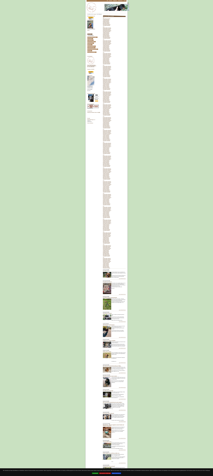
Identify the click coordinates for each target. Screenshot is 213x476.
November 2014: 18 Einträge (107, 169)
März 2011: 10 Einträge (106, 215)
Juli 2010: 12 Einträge (106, 224)
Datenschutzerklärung (116, 473)
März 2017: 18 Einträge (106, 138)
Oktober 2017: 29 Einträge (106, 132)
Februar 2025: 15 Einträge (106, 37)
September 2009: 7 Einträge (107, 235)
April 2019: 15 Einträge (106, 112)
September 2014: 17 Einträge (107, 171)
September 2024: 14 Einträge (107, 43)
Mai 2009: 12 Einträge (106, 239)
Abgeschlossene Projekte (92, 49)
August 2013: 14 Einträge (106, 185)
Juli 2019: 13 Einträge (106, 109)
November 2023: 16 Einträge (107, 54)
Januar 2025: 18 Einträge (106, 38)
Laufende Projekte (91, 47)
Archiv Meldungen (91, 35)
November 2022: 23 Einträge (107, 67)
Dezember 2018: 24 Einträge (107, 117)
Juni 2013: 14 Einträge (106, 187)
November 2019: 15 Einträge (107, 105)
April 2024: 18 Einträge (106, 48)
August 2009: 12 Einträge (106, 236)
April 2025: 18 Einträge (106, 35)
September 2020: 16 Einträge (107, 94)
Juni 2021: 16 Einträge (106, 84)
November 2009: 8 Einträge (107, 233)
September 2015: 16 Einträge (107, 158)
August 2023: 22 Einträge (106, 57)
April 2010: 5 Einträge (106, 227)
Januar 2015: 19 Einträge (106, 166)
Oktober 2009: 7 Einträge (106, 234)
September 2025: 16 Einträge (107, 30)
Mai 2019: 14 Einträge (106, 111)
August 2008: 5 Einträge (106, 249)
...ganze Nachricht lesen (122, 278)
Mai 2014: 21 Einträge (106, 175)
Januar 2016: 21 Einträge (106, 153)
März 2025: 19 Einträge (106, 36)
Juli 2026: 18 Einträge (106, 19)
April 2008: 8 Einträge (106, 253)
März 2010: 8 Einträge (106, 228)
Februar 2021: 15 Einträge (106, 88)
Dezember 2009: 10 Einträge (107, 232)
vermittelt (89, 44)
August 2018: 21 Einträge (106, 121)
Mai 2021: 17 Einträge (106, 85)
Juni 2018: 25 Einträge (106, 123)
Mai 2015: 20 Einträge (106, 162)
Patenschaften (90, 43)
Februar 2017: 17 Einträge (106, 139)
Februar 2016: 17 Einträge (106, 152)
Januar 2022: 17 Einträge (106, 76)
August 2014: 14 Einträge (106, 172)
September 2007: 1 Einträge (107, 261)
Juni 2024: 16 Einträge (106, 46)
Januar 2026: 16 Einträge (106, 25)
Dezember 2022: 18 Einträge (107, 66)
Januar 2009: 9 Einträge (106, 243)
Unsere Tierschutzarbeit (92, 37)
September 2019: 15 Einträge (107, 107)
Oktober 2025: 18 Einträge (106, 29)
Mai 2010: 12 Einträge (106, 226)
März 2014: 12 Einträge (106, 177)
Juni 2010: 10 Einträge (106, 225)
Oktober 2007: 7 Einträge (106, 260)
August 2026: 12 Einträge (106, 18)
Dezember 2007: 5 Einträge (107, 258)
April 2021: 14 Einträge (106, 86)
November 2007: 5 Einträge (107, 259)
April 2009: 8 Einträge (106, 240)
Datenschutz (120, 0)
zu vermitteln (90, 40)
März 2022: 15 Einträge (106, 74)
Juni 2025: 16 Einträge (106, 33)
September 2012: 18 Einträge (107, 197)
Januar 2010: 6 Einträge (106, 230)
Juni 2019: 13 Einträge (106, 110)
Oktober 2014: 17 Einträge (106, 170)
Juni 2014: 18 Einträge (106, 174)
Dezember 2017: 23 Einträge (107, 130)
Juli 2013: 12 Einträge (106, 186)
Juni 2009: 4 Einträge (106, 238)
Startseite (94, 14)
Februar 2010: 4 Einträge (106, 229)
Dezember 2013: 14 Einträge (107, 181)
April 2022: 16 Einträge (106, 73)
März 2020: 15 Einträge (106, 100)
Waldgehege (90, 38)
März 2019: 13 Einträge (106, 113)
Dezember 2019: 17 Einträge (107, 104)
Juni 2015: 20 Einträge (106, 161)
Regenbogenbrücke (91, 46)
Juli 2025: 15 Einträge (106, 32)
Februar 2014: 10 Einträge (106, 178)
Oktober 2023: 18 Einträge (106, 55)
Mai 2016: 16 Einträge (106, 149)
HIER (99, 112)
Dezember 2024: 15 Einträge (107, 40)
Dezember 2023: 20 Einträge (107, 53)
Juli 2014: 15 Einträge (106, 173)
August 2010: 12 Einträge (106, 223)
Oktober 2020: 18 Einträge (106, 93)
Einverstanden (95, 473)
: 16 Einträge (106, 98)
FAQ (107, 0)
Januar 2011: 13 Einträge (106, 217)
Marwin (88, 30)
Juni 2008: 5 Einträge (106, 251)
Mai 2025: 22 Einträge (106, 34)
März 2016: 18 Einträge (106, 151)
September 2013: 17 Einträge (107, 184)
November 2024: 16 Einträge (107, 41)
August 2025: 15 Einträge (106, 31)
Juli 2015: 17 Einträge (106, 160)
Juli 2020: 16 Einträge (106, 96)
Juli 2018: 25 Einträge (106, 122)
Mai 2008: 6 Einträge (106, 252)
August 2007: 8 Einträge (106, 262)
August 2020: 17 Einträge (106, 95)
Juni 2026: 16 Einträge (106, 20)
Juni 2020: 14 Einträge (106, 97)
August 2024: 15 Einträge (106, 44)
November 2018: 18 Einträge (107, 118)
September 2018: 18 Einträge (107, 120)
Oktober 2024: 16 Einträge (106, 42)
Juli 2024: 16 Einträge (106, 45)
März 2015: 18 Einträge (106, 164)
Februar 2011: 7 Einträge (106, 216)
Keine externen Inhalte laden (105, 473)
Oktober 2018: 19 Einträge (106, 119)
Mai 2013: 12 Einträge (106, 188)
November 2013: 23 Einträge (107, 182)
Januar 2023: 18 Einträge (106, 63)
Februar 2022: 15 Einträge (106, 75)
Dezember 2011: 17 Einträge (107, 207)
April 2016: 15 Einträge (106, 150)
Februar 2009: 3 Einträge (106, 242)
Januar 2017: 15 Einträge (106, 140)
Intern (125, 0)
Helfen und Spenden (91, 41)
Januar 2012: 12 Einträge (106, 204)
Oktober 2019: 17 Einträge (106, 106)
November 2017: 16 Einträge (107, 131)
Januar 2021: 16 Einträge (106, 89)
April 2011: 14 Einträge (106, 214)
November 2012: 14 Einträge (107, 195)
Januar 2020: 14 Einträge (106, 102)
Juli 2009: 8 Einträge (106, 237)
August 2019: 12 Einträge (106, 108)
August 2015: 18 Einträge (106, 159)
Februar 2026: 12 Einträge (106, 24)
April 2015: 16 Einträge (106, 163)
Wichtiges (89, 50)
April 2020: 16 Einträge (106, 99)
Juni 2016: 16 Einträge (106, 148)
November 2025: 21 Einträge (107, 28)
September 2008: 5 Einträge (107, 248)
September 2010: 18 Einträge (107, 222)
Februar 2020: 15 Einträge (106, 101)
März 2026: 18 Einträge (106, 23)
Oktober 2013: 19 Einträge (106, 183)
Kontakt (110, 0)
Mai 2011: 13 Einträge (106, 213)
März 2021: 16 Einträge (106, 87)
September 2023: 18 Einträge (107, 56)
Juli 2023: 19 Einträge (106, 58)
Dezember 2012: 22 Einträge (107, 194)
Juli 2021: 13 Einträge (106, 83)
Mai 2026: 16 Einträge (106, 21)
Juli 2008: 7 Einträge (106, 250)
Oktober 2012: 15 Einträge (106, 196)
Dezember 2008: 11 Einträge (107, 245)
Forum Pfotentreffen (91, 52)
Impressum (115, 0)
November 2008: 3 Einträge (107, 246)
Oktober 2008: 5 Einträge (106, 247)
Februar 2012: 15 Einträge (106, 203)
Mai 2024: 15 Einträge (106, 47)
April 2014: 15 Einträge (106, 176)
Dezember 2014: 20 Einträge (107, 168)
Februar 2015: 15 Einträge (106, 165)
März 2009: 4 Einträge (106, 241)
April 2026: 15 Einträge (106, 22)
